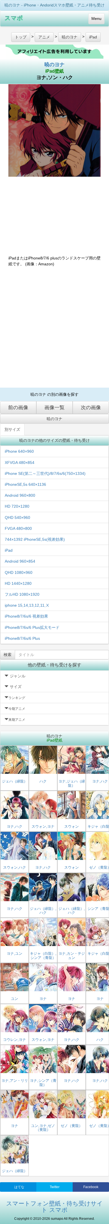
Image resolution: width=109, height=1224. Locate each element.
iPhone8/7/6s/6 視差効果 (26, 616)
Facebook (90, 1187)
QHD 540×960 (17, 517)
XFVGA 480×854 (19, 462)
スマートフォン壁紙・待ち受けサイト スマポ (54, 1206)
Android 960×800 (20, 495)
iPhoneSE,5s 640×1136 (25, 484)
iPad (9, 550)
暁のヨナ (54, 64)
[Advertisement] (54, 327)
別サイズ (12, 429)
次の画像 (91, 407)
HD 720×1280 (17, 506)
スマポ (13, 18)
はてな (19, 1187)
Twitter (55, 1187)
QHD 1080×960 (18, 572)
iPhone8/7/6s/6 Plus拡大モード (32, 627)
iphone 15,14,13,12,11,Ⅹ (27, 605)
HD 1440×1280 (18, 583)
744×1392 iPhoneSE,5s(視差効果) (35, 539)
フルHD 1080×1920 (22, 594)
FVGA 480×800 (18, 528)
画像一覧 (54, 407)
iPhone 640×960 (19, 451)
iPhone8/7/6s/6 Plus (22, 638)
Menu (96, 18)
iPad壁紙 (54, 71)
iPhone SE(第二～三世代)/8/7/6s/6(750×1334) (45, 473)
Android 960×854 (20, 561)
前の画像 (18, 407)
